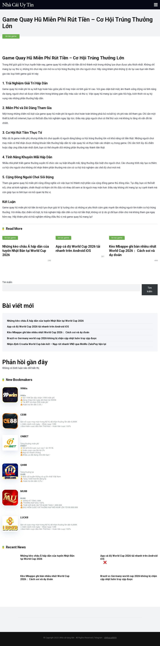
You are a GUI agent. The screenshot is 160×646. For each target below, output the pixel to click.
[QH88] (10, 478)
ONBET (24, 436)
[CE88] (10, 428)
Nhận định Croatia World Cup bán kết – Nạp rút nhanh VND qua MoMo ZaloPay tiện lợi (56, 344)
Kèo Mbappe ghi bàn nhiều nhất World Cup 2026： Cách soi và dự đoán (132, 250)
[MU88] (10, 504)
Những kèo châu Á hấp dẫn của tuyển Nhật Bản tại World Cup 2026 (25, 250)
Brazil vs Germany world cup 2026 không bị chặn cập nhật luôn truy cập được (52, 338)
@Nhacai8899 (110, 638)
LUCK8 (24, 517)
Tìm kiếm (7, 282)
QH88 (23, 465)
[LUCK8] (10, 530)
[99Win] (10, 401)
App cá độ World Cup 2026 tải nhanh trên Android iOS (78, 248)
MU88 (23, 491)
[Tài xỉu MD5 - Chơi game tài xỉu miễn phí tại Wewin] (18, 4)
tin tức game (10, 36)
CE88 (23, 414)
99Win (23, 388)
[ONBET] (10, 449)
